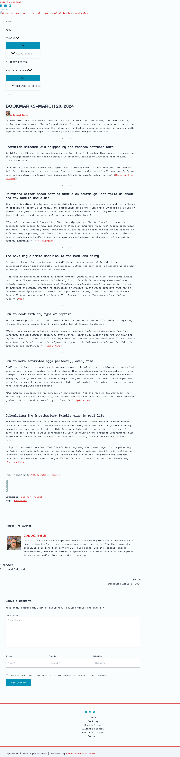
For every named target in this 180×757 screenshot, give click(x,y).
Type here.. (13, 614)
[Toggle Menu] (23, 45)
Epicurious (83, 400)
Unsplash (55, 474)
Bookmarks (20, 500)
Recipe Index (23, 53)
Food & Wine (52, 345)
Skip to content (10, 2)
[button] (4, 9)
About (9, 29)
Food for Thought (31, 496)
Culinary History (17, 62)
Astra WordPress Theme (81, 753)
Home (8, 21)
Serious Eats (15, 462)
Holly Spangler (38, 474)
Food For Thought (17, 70)
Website (97, 656)
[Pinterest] (9, 6)
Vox (20, 298)
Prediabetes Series (27, 86)
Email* (52, 656)
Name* (9, 656)
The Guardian (45, 240)
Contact (93, 736)
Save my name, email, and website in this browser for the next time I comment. (59, 675)
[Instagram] (5, 6)
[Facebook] (1, 6)
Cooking (10, 38)
